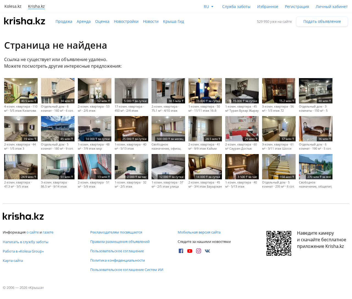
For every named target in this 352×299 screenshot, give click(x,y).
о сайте (32, 232)
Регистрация (297, 6)
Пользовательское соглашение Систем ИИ (126, 269)
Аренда (84, 21)
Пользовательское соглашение (117, 250)
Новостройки (126, 21)
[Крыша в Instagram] (198, 251)
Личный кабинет (332, 6)
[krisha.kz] (23, 217)
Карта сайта (13, 260)
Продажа (64, 21)
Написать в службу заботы (25, 241)
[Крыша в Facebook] (181, 251)
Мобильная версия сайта (199, 232)
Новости (151, 21)
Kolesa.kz (12, 6)
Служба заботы (236, 6)
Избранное (267, 6)
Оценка (102, 21)
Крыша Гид (173, 21)
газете (48, 232)
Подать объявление (322, 21)
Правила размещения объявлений (120, 241)
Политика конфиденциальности (117, 260)
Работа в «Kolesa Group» (23, 251)
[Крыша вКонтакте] (207, 251)
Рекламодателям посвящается (116, 232)
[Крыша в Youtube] (189, 251)
